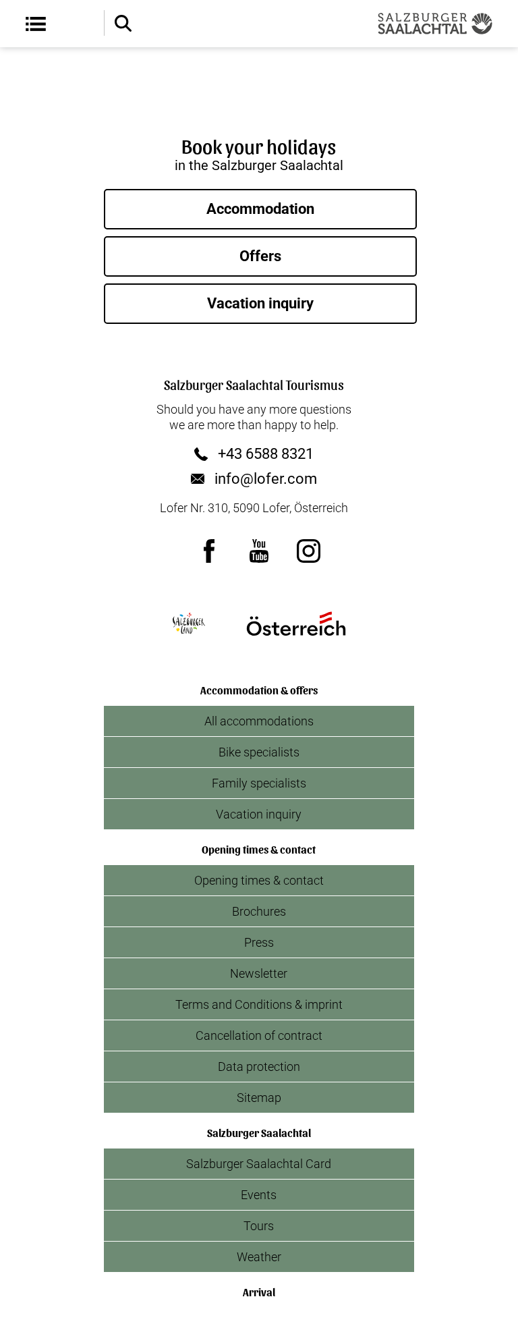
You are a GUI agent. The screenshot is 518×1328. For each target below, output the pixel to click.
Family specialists (259, 783)
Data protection (259, 1066)
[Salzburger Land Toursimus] (188, 623)
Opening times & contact (259, 880)
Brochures (259, 911)
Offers (260, 256)
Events (259, 1195)
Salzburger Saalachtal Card (258, 1164)
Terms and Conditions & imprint (259, 1004)
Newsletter (258, 973)
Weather (259, 1257)
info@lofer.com (265, 479)
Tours (258, 1226)
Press (259, 942)
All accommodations (259, 721)
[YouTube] (259, 550)
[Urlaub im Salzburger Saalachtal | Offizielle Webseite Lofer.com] (435, 23)
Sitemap (259, 1097)
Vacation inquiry (260, 303)
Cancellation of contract (259, 1035)
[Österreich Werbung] (296, 623)
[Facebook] (209, 550)
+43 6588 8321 (266, 454)
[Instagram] (308, 550)
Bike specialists (259, 752)
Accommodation (260, 208)
